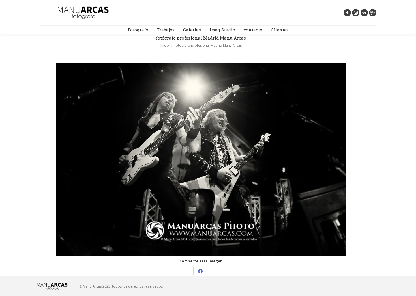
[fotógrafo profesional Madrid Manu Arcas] (201, 159)
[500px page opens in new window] (372, 12)
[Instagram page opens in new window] (355, 12)
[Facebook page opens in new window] (347, 12)
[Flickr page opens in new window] (364, 12)
